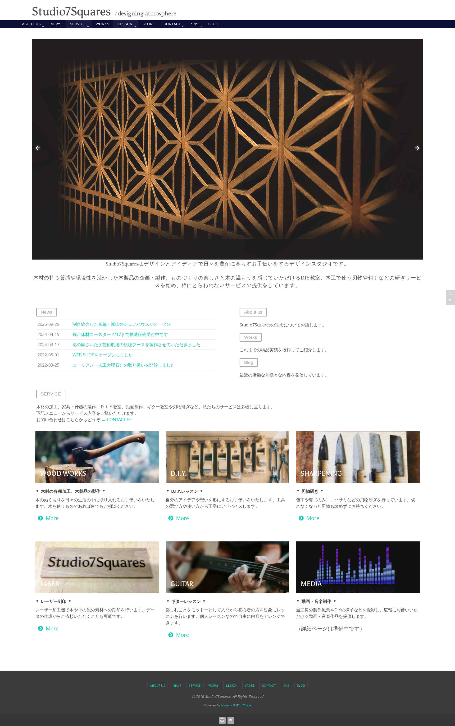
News (46, 312)
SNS (286, 685)
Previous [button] (37, 148)
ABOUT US (157, 685)
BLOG (301, 685)
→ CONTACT (113, 419)
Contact (269, 685)
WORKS (213, 685)
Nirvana (226, 705)
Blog (248, 362)
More (52, 518)
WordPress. (244, 705)
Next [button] (417, 148)
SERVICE (195, 685)
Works (250, 337)
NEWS (177, 685)
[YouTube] (450, 300)
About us (253, 312)
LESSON (231, 685)
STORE (250, 685)
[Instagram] (450, 294)
